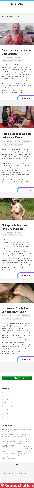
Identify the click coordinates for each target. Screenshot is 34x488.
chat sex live (7, 432)
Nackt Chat (17, 4)
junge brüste (28, 439)
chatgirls (18, 57)
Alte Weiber (7, 392)
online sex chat (26, 446)
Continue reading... (26, 98)
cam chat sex (11, 429)
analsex (5, 429)
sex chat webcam (25, 453)
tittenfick (5, 458)
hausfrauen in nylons (19, 439)
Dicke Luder (26, 316)
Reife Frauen (18, 60)
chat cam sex (18, 429)
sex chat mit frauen (9, 453)
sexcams (25, 451)
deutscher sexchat (23, 432)
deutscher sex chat (14, 432)
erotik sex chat (18, 434)
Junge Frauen (17, 319)
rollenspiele (28, 449)
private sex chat (20, 449)
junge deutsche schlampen (8, 441)
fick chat (24, 434)
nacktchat (19, 446)
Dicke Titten (27, 141)
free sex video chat (17, 436)
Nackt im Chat (7, 60)
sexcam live (19, 451)
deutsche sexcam (6, 434)
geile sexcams (10, 439)
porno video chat (5, 449)
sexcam (8, 451)
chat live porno (25, 429)
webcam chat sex (12, 458)
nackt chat (8, 446)
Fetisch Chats (8, 402)
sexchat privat (17, 453)
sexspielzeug (5, 456)
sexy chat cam (11, 456)
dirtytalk (12, 434)
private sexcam (13, 449)
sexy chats (18, 456)
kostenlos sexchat (10, 443)
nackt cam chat (20, 443)
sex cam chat (14, 451)
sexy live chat (24, 456)
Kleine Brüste (7, 410)
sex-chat (4, 451)
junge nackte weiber (19, 441)
